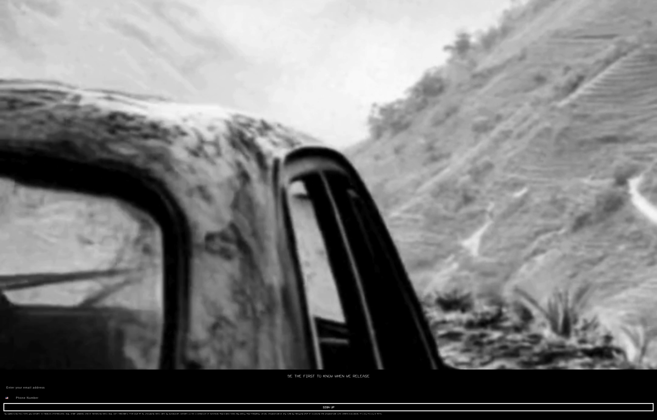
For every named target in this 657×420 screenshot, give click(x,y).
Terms (379, 414)
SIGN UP (328, 407)
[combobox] (9, 398)
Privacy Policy (367, 414)
